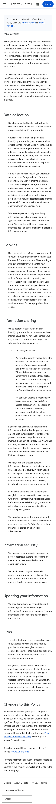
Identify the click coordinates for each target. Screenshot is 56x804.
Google (7, 782)
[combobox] (17, 799)
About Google (21, 782)
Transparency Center (14, 790)
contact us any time (19, 752)
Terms (44, 782)
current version (29, 23)
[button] (4, 4)
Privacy (34, 782)
